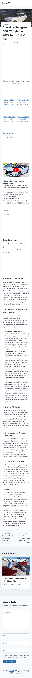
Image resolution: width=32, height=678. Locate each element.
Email (5, 643)
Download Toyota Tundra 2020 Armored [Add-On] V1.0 (8, 537)
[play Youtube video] (16, 170)
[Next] (27, 573)
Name (5, 635)
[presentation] (16, 566)
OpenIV (11, 671)
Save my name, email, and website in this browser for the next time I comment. (16, 656)
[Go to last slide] (4, 573)
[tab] (12, 589)
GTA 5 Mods (6, 24)
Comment (7, 612)
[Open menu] (28, 3)
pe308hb (6, 252)
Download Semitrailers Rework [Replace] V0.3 (24, 537)
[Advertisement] (16, 62)
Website (6, 651)
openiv (6, 42)
